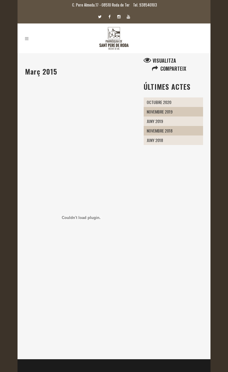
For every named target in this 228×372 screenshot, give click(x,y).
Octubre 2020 (159, 102)
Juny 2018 (155, 140)
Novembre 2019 (159, 111)
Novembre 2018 (159, 130)
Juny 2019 (155, 121)
